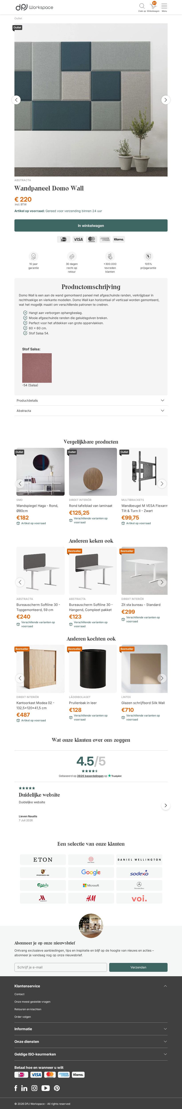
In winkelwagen (91, 225)
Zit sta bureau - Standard (140, 605)
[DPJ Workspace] (34, 7)
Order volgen (22, 1016)
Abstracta (22, 180)
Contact (19, 994)
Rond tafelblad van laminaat (90, 506)
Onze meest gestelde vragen (32, 1001)
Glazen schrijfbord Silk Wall (143, 703)
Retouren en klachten (27, 1009)
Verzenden (138, 967)
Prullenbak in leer (83, 703)
